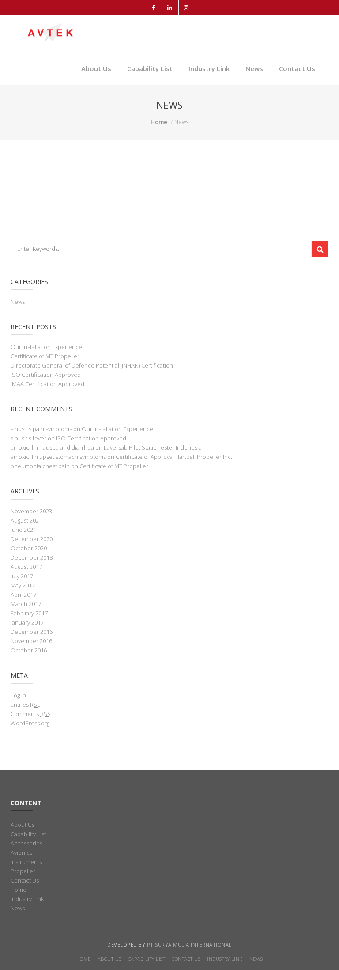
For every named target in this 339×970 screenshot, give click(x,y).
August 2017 (26, 567)
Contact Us (297, 68)
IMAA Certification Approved (47, 384)
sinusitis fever (28, 438)
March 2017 (26, 604)
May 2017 (23, 585)
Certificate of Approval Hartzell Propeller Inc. (174, 457)
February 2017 (29, 613)
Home (159, 122)
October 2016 (29, 650)
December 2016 (32, 632)
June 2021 (23, 530)
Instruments (26, 862)
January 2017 (27, 622)
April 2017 (23, 595)
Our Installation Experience (46, 347)
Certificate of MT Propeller (45, 356)
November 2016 (31, 641)
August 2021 (26, 520)
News (254, 68)
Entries (26, 705)
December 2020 (32, 539)
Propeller (23, 871)
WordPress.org (30, 723)
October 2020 (29, 548)
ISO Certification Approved (46, 375)
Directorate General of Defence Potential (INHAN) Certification (92, 365)
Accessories (26, 843)
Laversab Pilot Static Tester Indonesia (153, 447)
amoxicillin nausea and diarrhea (52, 447)
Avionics (21, 852)
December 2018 (32, 557)
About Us (96, 68)
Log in (18, 695)
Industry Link (209, 68)
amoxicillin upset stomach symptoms (58, 457)
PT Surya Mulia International (189, 944)
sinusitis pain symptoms (41, 429)
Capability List (150, 68)
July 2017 (22, 576)
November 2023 (31, 511)
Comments (31, 714)
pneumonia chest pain (40, 466)
